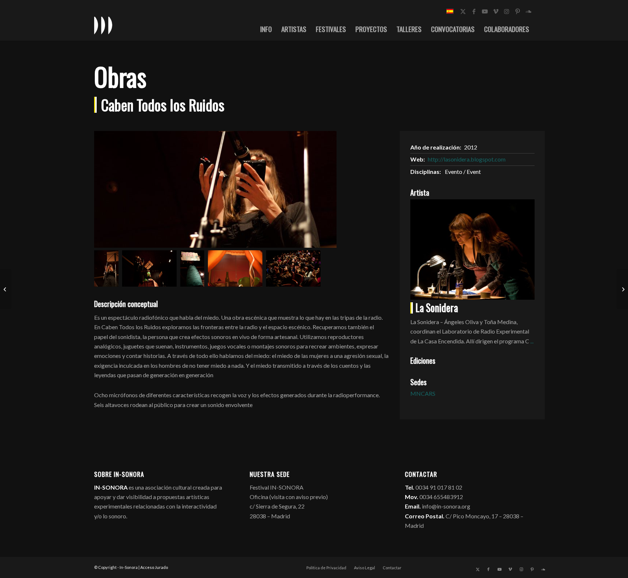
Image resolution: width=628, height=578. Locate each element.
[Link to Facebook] (473, 11)
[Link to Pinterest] (517, 11)
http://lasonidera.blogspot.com (467, 159)
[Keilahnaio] (5, 289)
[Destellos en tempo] (622, 289)
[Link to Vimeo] (495, 11)
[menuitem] (266, 29)
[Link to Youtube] (484, 11)
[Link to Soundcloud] (528, 11)
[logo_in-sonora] (103, 25)
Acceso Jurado (154, 567)
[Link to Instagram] (506, 11)
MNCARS (422, 393)
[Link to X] (463, 11)
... (532, 341)
